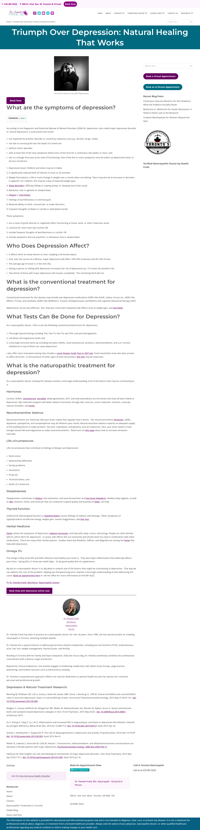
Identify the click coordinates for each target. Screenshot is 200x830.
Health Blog (12, 810)
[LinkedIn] (52, 13)
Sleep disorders (16, 185)
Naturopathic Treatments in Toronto (24, 805)
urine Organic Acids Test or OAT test (75, 353)
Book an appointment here (26, 575)
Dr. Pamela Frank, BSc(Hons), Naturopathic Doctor (34, 582)
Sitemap (10, 765)
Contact (10, 800)
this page (89, 430)
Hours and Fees (14, 815)
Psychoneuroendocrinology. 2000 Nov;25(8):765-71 (82, 746)
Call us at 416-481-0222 (144, 770)
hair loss (84, 519)
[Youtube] (43, 13)
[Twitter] (39, 13)
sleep (97, 501)
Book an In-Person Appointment (163, 87)
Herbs (9, 533)
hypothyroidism (52, 515)
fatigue (38, 498)
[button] (123, 13)
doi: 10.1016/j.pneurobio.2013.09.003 (24, 736)
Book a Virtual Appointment (160, 76)
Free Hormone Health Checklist (34, 776)
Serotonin (118, 419)
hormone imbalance (96, 498)
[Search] (191, 21)
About (108, 13)
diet (11, 501)
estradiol (41, 398)
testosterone (29, 398)
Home (99, 13)
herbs (32, 405)
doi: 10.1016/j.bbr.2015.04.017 (82, 725)
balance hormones (59, 533)
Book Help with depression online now (29, 590)
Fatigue (12, 195)
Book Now (70, 4)
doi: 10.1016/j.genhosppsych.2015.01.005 (43, 757)
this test (81, 356)
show (22, 118)
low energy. (25, 195)
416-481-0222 (10, 4)
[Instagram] (48, 13)
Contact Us (173, 13)
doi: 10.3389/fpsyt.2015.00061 (111, 711)
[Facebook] (34, 13)
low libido (118, 308)
